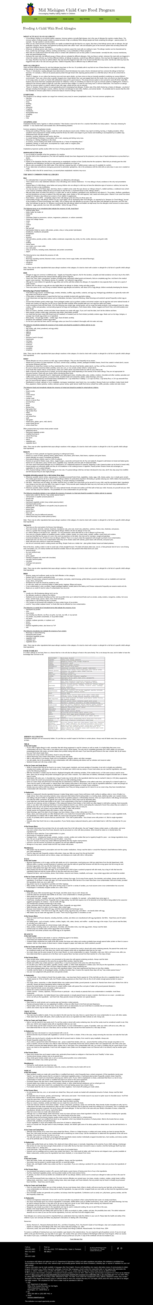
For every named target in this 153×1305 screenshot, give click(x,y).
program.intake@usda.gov (36, 1297)
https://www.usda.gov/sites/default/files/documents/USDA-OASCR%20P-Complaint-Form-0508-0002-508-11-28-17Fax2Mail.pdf (72, 1275)
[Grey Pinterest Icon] (121, 1248)
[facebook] (118, 1248)
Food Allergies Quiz (76, 1239)
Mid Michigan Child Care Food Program (77, 10)
